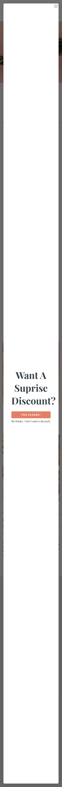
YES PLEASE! (31, 414)
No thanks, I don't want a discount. (31, 421)
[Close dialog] (56, 6)
